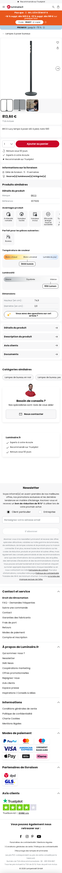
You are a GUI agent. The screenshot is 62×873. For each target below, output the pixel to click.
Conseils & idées (26, 693)
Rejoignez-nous (11, 678)
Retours (6, 627)
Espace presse (10, 688)
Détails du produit (15, 327)
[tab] (31, 614)
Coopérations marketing (16, 668)
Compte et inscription (14, 637)
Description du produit (18, 336)
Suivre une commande (15, 607)
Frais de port (9, 622)
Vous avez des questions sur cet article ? (33, 314)
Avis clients (11, 345)
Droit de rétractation (15, 597)
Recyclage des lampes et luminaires (32, 851)
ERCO (33, 195)
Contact (7, 612)
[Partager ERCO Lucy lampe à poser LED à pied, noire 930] (58, 48)
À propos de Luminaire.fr (20, 647)
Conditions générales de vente (19, 708)
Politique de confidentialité (47, 573)
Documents (11, 354)
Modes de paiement (13, 632)
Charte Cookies (11, 718)
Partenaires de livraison (20, 767)
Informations (12, 702)
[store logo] (17, 6)
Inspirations (8, 693)
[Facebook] (22, 836)
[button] (7, 105)
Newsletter (8, 658)
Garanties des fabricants (16, 617)
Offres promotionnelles (15, 673)
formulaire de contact (38, 570)
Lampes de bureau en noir (18, 377)
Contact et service (16, 591)
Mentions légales (11, 723)
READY (29, 22)
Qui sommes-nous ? (13, 653)
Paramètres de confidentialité (23, 842)
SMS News (8, 663)
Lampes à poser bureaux (17, 33)
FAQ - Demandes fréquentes (18, 602)
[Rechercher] (53, 6)
